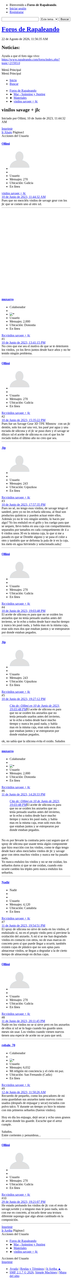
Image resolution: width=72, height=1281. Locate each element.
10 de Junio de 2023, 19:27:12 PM (23, 699)
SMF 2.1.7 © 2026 (22, 1272)
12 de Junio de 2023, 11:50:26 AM (24, 1092)
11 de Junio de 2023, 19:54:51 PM (23, 925)
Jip (4, 447)
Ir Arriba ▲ (53, 1268)
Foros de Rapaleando (30, 29)
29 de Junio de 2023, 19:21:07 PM (23, 1201)
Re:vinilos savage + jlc (16, 335)
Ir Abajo (7, 132)
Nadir (6, 882)
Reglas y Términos (32, 1268)
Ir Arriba (7, 1230)
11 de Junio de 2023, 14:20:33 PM (23, 794)
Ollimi (6, 143)
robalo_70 (8, 1045)
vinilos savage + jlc (14, 193)
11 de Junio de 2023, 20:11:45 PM (23, 1021)
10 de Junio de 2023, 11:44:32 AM (24, 197)
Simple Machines (46, 1272)
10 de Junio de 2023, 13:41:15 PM (23, 342)
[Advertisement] (36, 253)
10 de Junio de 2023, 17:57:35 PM (23, 504)
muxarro (8, 299)
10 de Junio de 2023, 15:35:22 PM (23, 420)
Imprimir (7, 128)
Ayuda (14, 1268)
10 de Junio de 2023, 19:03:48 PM (23, 610)
